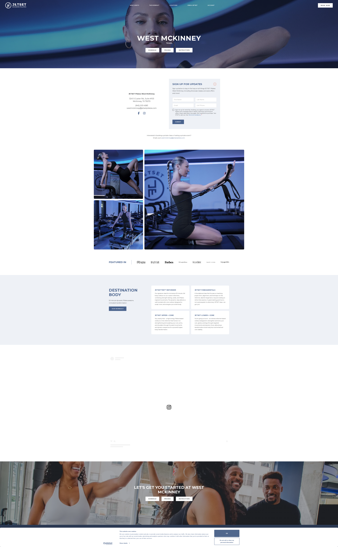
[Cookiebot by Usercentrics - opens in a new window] (108, 543)
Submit (178, 122)
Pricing (167, 50)
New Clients (134, 5)
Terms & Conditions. (195, 115)
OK (227, 533)
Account (211, 5)
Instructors (184, 50)
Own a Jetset (192, 5)
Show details (124, 543)
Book (325, 5)
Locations (173, 5)
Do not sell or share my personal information (227, 541)
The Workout (154, 5)
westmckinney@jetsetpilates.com (142, 108)
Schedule (152, 50)
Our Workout (118, 309)
